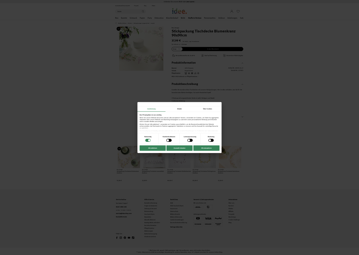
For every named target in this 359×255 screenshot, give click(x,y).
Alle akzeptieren (206, 148)
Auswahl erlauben (179, 148)
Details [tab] (179, 109)
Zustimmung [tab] (151, 109)
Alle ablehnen (152, 148)
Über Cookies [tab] (207, 109)
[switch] (169, 140)
